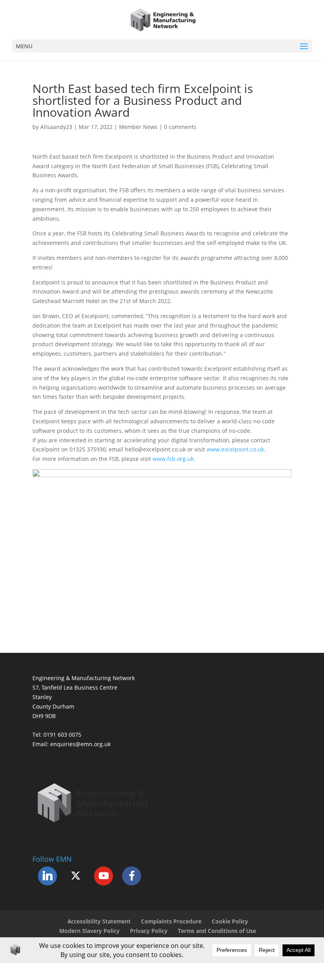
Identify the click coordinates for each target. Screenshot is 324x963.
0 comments (180, 127)
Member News (138, 127)
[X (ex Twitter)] (75, 875)
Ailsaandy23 (56, 127)
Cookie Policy (230, 921)
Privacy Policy (149, 931)
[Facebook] (131, 875)
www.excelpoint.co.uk (235, 449)
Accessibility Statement (99, 921)
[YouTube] (103, 875)
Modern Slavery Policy (89, 931)
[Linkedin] (47, 875)
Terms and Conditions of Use (217, 931)
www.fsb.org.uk (173, 459)
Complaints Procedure (171, 921)
